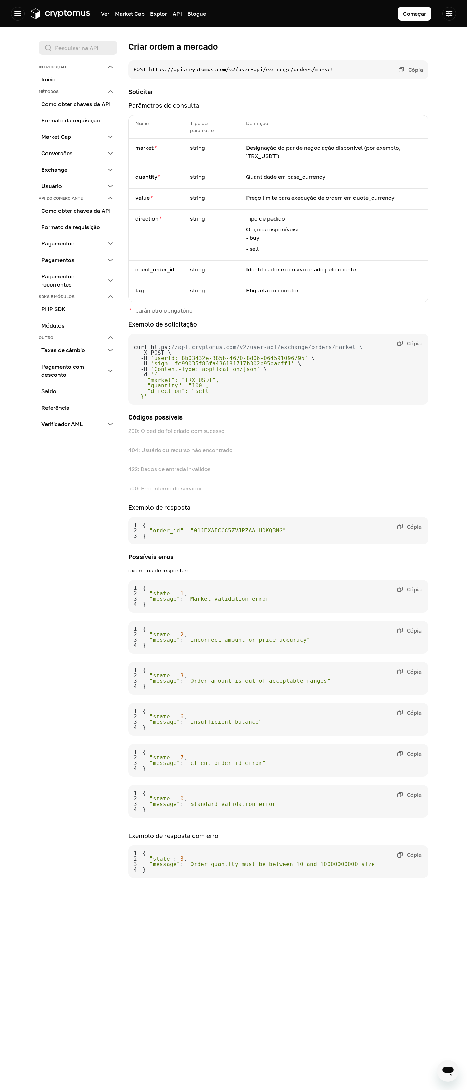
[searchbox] (78, 48)
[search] (79, 48)
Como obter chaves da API (76, 104)
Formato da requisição (70, 120)
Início (48, 79)
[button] (78, 67)
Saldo (48, 391)
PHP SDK (53, 309)
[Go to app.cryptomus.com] (60, 13)
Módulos (53, 325)
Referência (55, 407)
